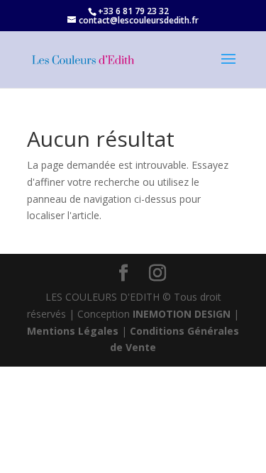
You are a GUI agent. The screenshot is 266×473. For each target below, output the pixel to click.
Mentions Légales (72, 331)
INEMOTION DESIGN (182, 314)
